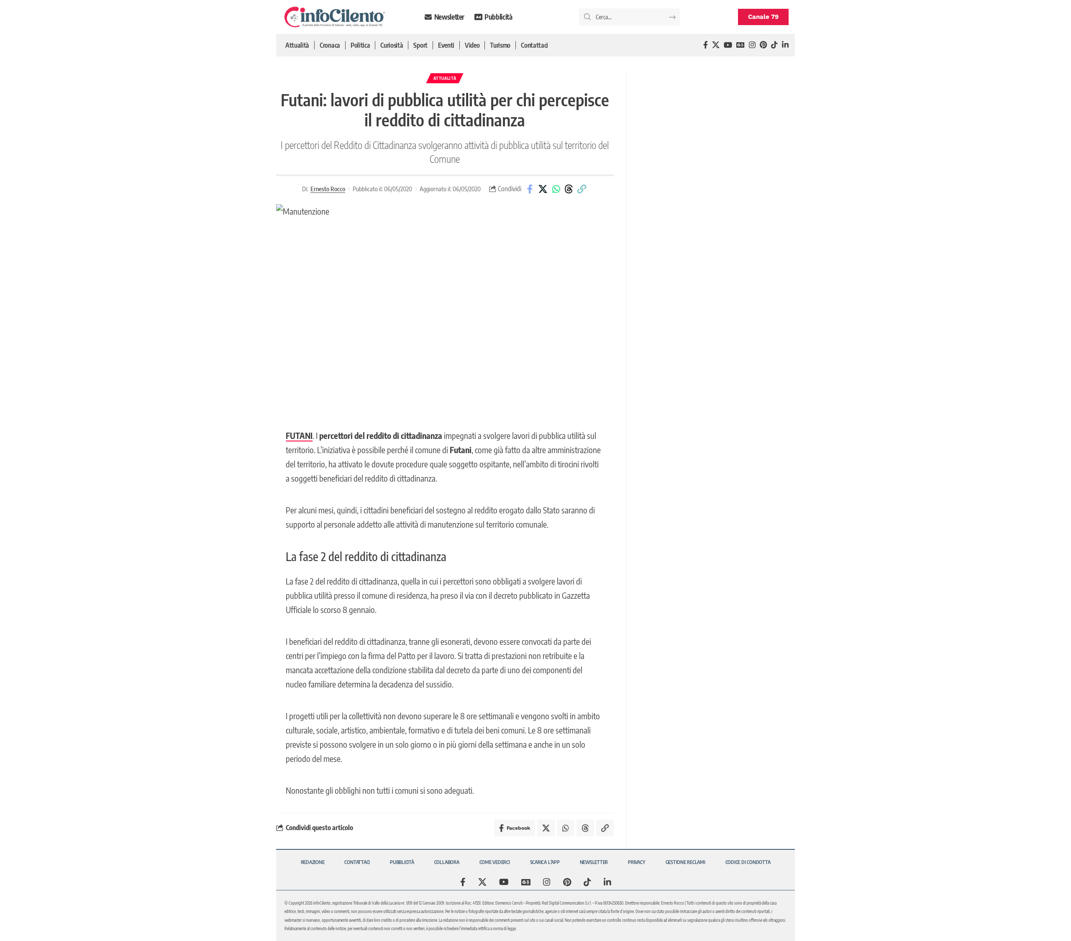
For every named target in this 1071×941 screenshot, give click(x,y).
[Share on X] (543, 189)
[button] (582, 189)
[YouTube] (728, 44)
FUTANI (299, 435)
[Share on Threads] (569, 189)
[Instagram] (752, 44)
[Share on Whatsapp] (556, 189)
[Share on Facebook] (530, 189)
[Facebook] (705, 44)
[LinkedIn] (785, 44)
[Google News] (740, 44)
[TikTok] (774, 44)
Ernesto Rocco (327, 188)
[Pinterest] (763, 44)
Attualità (444, 78)
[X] (716, 44)
